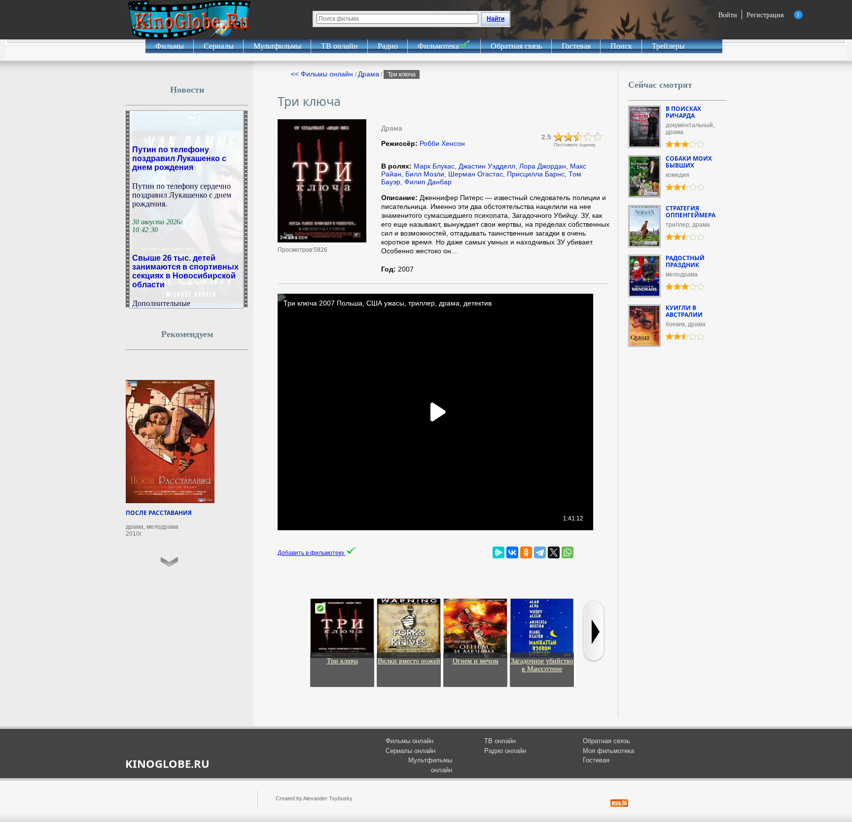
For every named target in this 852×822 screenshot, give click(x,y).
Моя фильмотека (608, 750)
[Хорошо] (588, 137)
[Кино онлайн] (189, 19)
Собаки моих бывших (689, 162)
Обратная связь (516, 46)
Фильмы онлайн (409, 741)
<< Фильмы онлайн (323, 74)
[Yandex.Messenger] (498, 552)
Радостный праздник (685, 261)
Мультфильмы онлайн (430, 765)
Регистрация (764, 14)
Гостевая (576, 46)
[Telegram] (540, 552)
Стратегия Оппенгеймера (690, 211)
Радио (388, 46)
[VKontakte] (512, 552)
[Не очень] (568, 137)
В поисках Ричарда (683, 112)
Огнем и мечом (475, 661)
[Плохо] (559, 137)
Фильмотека (438, 46)
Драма (368, 74)
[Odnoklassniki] (526, 552)
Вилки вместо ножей (409, 661)
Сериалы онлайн (410, 750)
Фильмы (169, 46)
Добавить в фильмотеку (312, 552)
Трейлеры (668, 46)
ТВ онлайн (339, 46)
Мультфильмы (277, 46)
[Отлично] (598, 137)
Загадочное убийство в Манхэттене (542, 665)
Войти (727, 14)
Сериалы (219, 46)
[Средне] (578, 137)
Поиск (621, 46)
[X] (554, 552)
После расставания (159, 513)
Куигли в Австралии (684, 311)
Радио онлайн (505, 750)
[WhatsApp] (567, 552)
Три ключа (342, 661)
